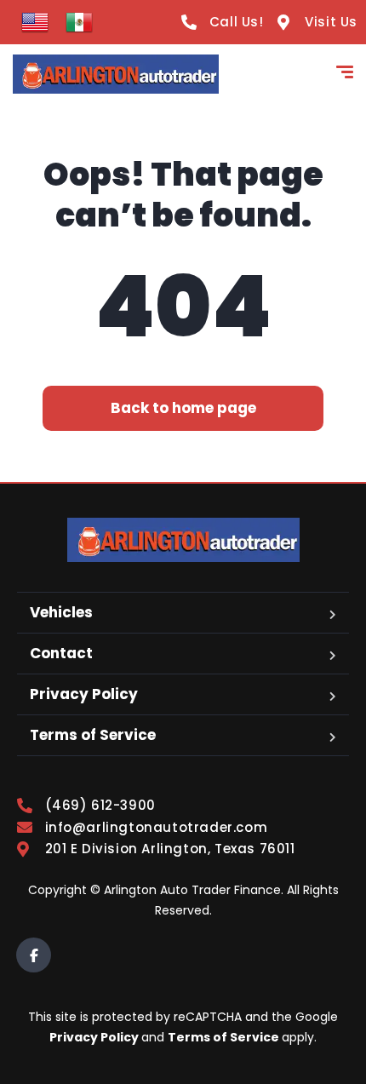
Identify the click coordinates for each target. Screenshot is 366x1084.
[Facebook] (33, 955)
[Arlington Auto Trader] (116, 74)
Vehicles (61, 612)
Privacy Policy (84, 694)
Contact (61, 653)
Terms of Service (93, 735)
